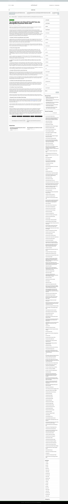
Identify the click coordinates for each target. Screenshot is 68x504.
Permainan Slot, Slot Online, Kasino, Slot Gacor (52, 347)
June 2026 (47, 463)
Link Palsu (32, 116)
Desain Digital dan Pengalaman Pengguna (51, 132)
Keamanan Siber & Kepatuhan (49, 240)
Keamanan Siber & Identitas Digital (50, 238)
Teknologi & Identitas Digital (49, 398)
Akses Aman (14, 116)
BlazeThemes (39, 502)
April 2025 (47, 486)
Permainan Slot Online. (49, 345)
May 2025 (47, 484)
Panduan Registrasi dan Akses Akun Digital (51, 311)
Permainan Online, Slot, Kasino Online (50, 337)
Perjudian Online (48, 325)
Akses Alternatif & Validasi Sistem (50, 116)
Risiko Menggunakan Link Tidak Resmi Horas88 (34, 127)
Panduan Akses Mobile (49, 277)
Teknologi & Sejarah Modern (49, 408)
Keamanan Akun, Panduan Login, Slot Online (51, 214)
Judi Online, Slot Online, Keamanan (50, 194)
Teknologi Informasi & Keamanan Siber (51, 428)
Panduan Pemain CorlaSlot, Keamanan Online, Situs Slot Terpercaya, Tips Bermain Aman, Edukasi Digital (52, 297)
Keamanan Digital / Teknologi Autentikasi (51, 219)
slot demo (47, 65)
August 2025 (47, 479)
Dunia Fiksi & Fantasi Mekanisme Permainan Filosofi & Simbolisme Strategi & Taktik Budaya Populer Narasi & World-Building (52, 141)
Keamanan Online (19, 116)
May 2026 (47, 465)
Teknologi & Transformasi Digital (50, 409)
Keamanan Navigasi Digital (49, 233)
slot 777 (47, 52)
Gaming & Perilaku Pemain (49, 171)
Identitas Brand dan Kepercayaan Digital (51, 188)
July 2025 (47, 481)
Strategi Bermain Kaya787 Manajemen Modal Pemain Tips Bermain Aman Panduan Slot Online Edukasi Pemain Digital (52, 378)
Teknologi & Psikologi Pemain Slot (50, 406)
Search (46, 90)
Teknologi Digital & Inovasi (49, 416)
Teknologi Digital (48, 414)
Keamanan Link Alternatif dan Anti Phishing (51, 230)
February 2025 (47, 489)
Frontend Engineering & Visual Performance (51, 153)
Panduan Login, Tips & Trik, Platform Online (51, 293)
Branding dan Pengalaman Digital (50, 127)
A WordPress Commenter (49, 112)
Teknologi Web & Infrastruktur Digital (50, 439)
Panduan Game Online (48, 282)
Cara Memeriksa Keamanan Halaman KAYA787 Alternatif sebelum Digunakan (49, 12)
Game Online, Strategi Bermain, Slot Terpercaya (52, 166)
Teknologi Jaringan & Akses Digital (50, 434)
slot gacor (47, 58)
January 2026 (47, 471)
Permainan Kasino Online (49, 331)
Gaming (47, 169)
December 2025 (48, 473)
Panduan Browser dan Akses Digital (50, 279)
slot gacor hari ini (48, 81)
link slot (47, 42)
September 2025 (48, 478)
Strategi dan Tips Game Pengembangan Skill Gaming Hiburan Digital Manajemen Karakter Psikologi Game (51, 382)
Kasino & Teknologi (48, 203)
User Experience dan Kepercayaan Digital (51, 454)
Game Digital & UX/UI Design (49, 163)
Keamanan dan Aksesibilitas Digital (50, 216)
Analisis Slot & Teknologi (49, 121)
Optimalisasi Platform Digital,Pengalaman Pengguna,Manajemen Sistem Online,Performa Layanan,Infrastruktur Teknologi (52, 268)
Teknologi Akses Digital (49, 411)
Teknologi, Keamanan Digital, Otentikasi (51, 444)
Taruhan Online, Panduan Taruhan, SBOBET (51, 390)
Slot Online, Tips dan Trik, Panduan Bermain (51, 370)
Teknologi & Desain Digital (49, 395)
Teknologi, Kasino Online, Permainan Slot (51, 442)
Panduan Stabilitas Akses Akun (50, 313)
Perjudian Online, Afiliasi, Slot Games (50, 327)
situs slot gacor (48, 71)
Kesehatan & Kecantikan (49, 247)
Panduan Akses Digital (48, 272)
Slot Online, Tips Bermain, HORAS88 (50, 368)
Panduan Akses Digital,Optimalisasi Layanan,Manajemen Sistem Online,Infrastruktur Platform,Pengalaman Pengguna (52, 275)
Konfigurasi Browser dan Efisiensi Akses (51, 253)
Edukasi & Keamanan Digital (49, 143)
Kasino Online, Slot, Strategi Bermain (50, 206)
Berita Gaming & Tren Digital (49, 124)
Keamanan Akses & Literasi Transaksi (50, 208)
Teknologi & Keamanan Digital (49, 401)
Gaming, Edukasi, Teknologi (49, 178)
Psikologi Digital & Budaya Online (50, 348)
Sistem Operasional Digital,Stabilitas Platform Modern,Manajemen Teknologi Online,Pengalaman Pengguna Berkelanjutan (52, 351)
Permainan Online (48, 335)
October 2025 (47, 476)
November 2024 (48, 494)
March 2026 (47, 468)
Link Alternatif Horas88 (26, 116)
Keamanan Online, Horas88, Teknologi (51, 235)
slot (46, 36)
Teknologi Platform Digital (49, 437)
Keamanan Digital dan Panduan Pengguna (51, 221)
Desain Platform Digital (49, 134)
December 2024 (48, 492)
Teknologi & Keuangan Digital (49, 403)
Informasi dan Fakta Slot (49, 190)
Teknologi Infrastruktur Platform (50, 432)
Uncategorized (47, 453)
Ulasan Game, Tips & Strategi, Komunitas (51, 451)
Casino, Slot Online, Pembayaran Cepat (51, 129)
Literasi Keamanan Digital (49, 256)
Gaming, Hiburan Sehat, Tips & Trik (50, 180)
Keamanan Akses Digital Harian (50, 213)
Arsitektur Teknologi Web (49, 122)
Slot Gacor (47, 39)
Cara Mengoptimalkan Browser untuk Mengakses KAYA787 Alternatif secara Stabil (24, 12)
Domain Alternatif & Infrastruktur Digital (51, 138)
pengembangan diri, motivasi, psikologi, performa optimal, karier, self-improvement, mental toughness (52, 323)
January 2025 (47, 491)
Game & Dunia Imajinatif (49, 157)
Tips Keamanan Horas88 (38, 116)
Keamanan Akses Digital (49, 211)
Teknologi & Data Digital (49, 393)
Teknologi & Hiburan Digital (49, 396)
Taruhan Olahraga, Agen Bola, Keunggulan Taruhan (52, 388)
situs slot (47, 55)
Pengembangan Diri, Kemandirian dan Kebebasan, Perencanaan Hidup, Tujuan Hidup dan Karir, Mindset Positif (52, 320)
